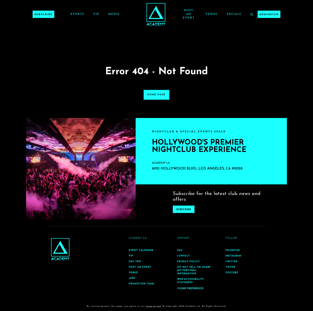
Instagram (233, 256)
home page (156, 94)
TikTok (230, 267)
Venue (211, 14)
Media (113, 14)
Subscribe (43, 14)
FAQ (180, 250)
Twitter (231, 261)
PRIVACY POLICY (188, 261)
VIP (96, 14)
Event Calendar (141, 250)
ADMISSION (269, 14)
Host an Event (188, 14)
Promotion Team (141, 284)
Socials (234, 14)
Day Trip (135, 261)
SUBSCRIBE (183, 209)
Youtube (231, 273)
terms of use (153, 306)
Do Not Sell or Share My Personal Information (194, 270)
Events (77, 14)
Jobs (132, 278)
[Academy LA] (60, 249)
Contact (183, 256)
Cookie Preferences (190, 288)
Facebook (232, 250)
